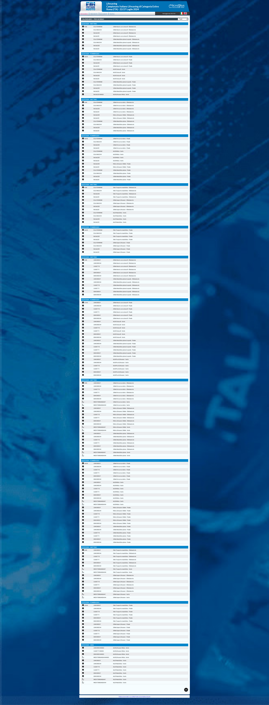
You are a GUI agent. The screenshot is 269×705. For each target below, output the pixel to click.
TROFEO (112, 14)
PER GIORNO (84, 14)
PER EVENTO (94, 14)
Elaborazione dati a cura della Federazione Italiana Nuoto (134, 696)
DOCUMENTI (103, 14)
